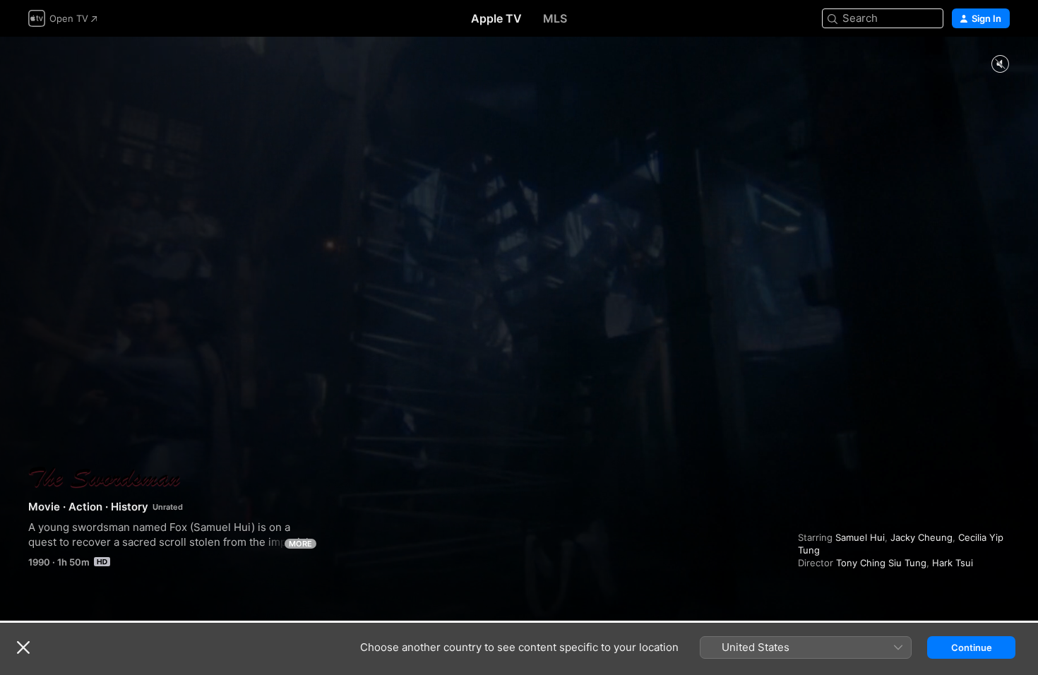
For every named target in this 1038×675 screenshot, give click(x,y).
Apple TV (496, 18)
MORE (300, 544)
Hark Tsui (952, 562)
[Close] (23, 647)
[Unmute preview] (1000, 65)
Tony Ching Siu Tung (881, 562)
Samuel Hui (860, 537)
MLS (555, 18)
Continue (971, 647)
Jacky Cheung (921, 537)
